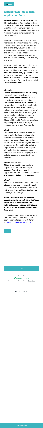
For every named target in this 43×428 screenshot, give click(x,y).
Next (21, 269)
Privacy (17, 292)
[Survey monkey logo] (21, 278)
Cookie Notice (24, 292)
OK (7, 231)
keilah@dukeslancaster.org (19, 222)
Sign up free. (31, 281)
